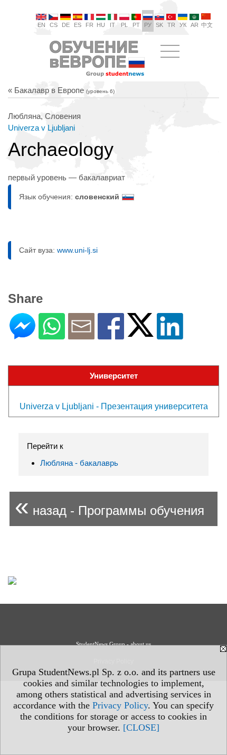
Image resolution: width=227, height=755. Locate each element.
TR (171, 25)
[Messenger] (22, 335)
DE (66, 25)
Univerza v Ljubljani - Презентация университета (114, 406)
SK (159, 25)
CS (54, 25)
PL (124, 25)
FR (89, 25)
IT (112, 25)
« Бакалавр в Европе (61, 90)
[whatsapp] (52, 335)
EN (41, 25)
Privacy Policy (120, 705)
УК (182, 25)
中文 (207, 25)
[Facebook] (111, 335)
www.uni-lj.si (77, 250)
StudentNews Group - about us (113, 644)
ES (77, 25)
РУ (148, 25)
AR (194, 25)
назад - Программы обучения (109, 506)
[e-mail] (81, 335)
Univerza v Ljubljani (41, 127)
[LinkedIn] (170, 335)
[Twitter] (140, 332)
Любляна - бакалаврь (79, 462)
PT (136, 25)
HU (101, 25)
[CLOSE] (141, 727)
